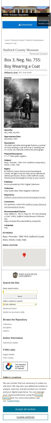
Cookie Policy (13, 400)
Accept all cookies (25, 409)
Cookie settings (26, 417)
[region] (25, 400)
